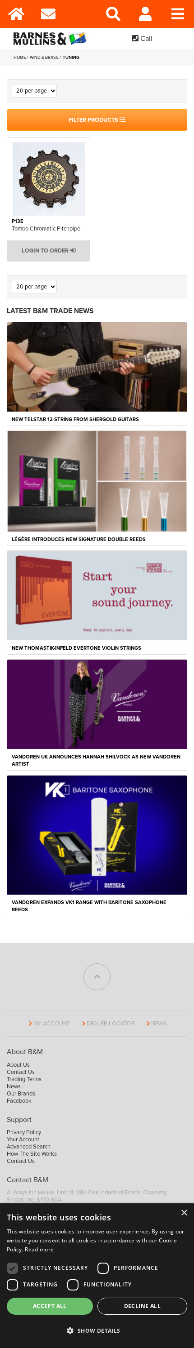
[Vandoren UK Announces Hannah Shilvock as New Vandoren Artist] (97, 703)
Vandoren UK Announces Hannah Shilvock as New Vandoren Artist (96, 760)
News (159, 1023)
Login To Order (46, 250)
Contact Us (21, 1072)
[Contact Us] (48, 14)
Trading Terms (24, 1079)
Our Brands (21, 1093)
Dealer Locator (111, 1023)
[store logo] (52, 38)
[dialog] (97, 1275)
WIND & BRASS (45, 57)
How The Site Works (32, 1153)
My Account (51, 1023)
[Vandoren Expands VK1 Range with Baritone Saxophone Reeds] (97, 834)
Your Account (23, 1139)
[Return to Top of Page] (97, 976)
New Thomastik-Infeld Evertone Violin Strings (76, 648)
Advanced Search (29, 1146)
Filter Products (94, 120)
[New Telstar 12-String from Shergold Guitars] (97, 366)
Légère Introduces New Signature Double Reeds (79, 539)
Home (20, 57)
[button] (97, 1331)
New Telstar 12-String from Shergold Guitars (75, 419)
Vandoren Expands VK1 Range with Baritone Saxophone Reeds (89, 906)
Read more (39, 1249)
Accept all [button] (50, 1306)
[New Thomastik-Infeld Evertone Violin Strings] (97, 594)
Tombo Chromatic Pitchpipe (46, 228)
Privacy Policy (24, 1132)
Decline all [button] (142, 1306)
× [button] (183, 1213)
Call (145, 38)
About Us (18, 1065)
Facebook (19, 1100)
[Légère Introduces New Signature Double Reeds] (97, 480)
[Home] (16, 14)
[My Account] (145, 14)
